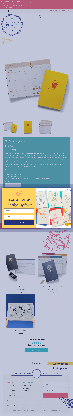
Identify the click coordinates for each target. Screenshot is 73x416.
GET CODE (19, 223)
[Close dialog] (69, 190)
